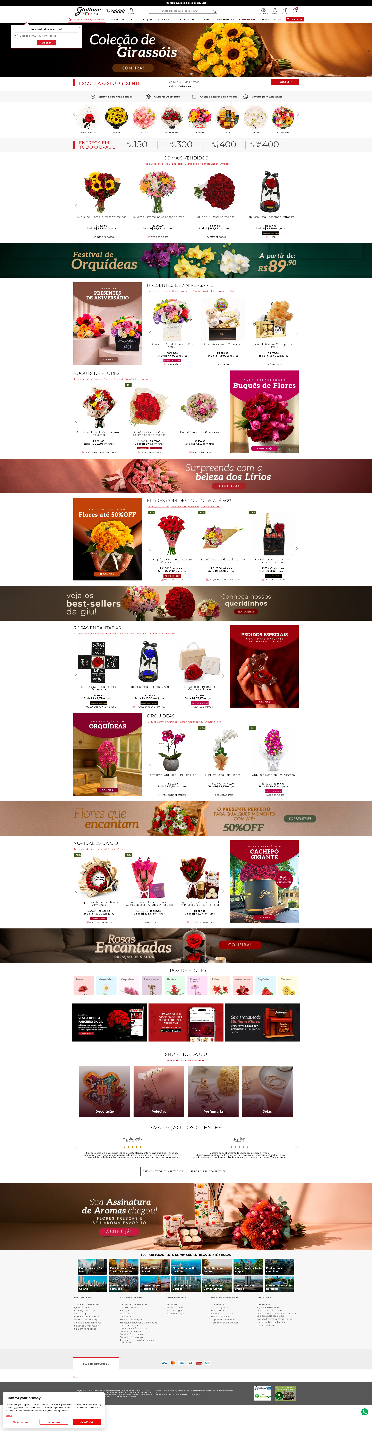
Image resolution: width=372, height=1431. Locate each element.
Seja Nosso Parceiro (222, 1313)
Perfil (275, 13)
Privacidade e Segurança (133, 1328)
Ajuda (131, 13)
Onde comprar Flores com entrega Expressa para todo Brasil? (276, 1314)
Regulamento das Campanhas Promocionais (137, 1341)
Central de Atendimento (133, 1304)
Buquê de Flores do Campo (97, 379)
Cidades (204, 19)
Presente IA (263, 1304)
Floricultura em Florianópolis (150, 1287)
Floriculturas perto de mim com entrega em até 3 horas (186, 1255)
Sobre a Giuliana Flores (86, 1304)
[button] (369, 50)
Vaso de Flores (159, 237)
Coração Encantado (106, 633)
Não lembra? (180, 86)
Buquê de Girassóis (123, 379)
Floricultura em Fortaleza (119, 1287)
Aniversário (199, 132)
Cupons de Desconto (223, 1319)
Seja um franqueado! (85, 1328)
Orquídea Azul (195, 721)
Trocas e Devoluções (131, 1319)
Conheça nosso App (85, 1310)
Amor (273, 237)
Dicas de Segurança (131, 1331)
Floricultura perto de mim (271, 1310)
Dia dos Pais (172, 1304)
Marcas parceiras (220, 1316)
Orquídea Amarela (177, 721)
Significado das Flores (268, 1307)
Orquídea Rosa (213, 721)
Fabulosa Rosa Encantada (132, 633)
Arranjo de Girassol (103, 237)
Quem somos (81, 1307)
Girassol (116, 132)
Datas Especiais (224, 19)
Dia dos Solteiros (175, 1307)
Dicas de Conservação (132, 1334)
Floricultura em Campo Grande (213, 1287)
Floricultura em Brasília (244, 1287)
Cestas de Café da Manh (271, 1322)
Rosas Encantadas (88, 132)
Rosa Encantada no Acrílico (100, 707)
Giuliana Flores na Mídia (87, 1316)
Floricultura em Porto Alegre (248, 1270)
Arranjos (163, 19)
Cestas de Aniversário (159, 291)
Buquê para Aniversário (184, 291)
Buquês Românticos (275, 364)
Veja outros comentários (163, 1171)
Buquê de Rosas (266, 1325)
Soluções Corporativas (86, 1325)
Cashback (263, 13)
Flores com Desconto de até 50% (189, 500)
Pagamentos (127, 1316)
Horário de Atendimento (87, 1322)
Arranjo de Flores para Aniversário (216, 291)
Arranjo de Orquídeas (174, 795)
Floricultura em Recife (213, 1270)
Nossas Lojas (81, 1313)
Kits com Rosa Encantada (161, 633)
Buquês (147, 19)
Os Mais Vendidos (186, 158)
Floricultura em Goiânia (88, 1287)
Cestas (133, 19)
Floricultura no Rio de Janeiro (184, 1270)
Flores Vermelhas (174, 579)
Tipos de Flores (184, 19)
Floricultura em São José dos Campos (122, 1270)
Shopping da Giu (270, 19)
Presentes (117, 19)
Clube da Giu (247, 19)
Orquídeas (255, 132)
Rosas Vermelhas (144, 379)
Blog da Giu (217, 1310)
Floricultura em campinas (275, 1270)
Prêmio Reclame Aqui (86, 1319)
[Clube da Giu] (186, 1249)
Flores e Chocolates (152, 163)
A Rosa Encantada (84, 633)
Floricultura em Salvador (150, 1270)
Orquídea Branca (157, 721)
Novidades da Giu (95, 843)
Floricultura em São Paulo (91, 1270)
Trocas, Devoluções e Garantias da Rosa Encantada (138, 1323)
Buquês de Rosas (172, 132)
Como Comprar (128, 1307)
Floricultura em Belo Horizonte (279, 1287)
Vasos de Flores (275, 795)
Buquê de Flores (283, 132)
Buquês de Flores (96, 373)
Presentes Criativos (202, 707)
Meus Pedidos (127, 1313)
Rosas (77, 379)
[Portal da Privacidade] (262, 1389)
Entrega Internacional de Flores (274, 1319)
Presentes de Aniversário (217, 163)
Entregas (125, 1310)
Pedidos (285, 13)
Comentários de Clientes (224, 1322)
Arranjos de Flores (173, 163)
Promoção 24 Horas (158, 506)
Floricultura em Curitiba (182, 1287)
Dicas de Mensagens (131, 1337)
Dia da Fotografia (175, 1310)
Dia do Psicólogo (175, 1313)
